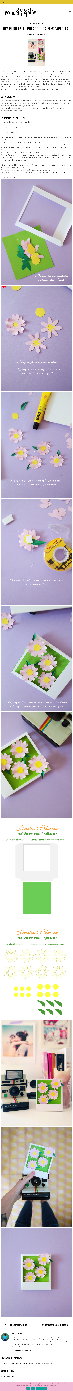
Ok (28, 1388)
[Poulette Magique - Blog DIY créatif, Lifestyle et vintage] (19, 11)
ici (31, 172)
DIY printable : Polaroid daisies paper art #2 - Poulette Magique (31, 1363)
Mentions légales (42, 1388)
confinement (41, 23)
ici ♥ (63, 172)
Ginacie (24, 71)
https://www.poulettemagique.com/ (22, 1350)
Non (33, 1388)
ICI (60, 103)
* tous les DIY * (32, 23)
